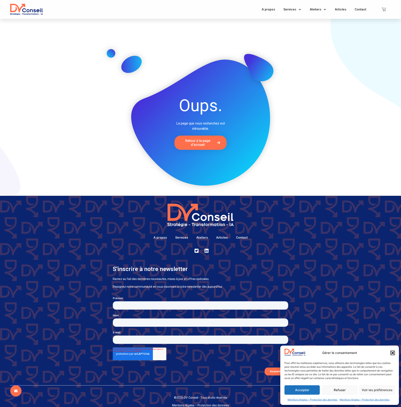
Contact (360, 9)
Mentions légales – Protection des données (313, 399)
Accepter (302, 390)
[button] (393, 353)
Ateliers (315, 9)
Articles (340, 9)
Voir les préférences (377, 390)
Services (289, 9)
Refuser (340, 390)
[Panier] (384, 9)
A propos (268, 9)
